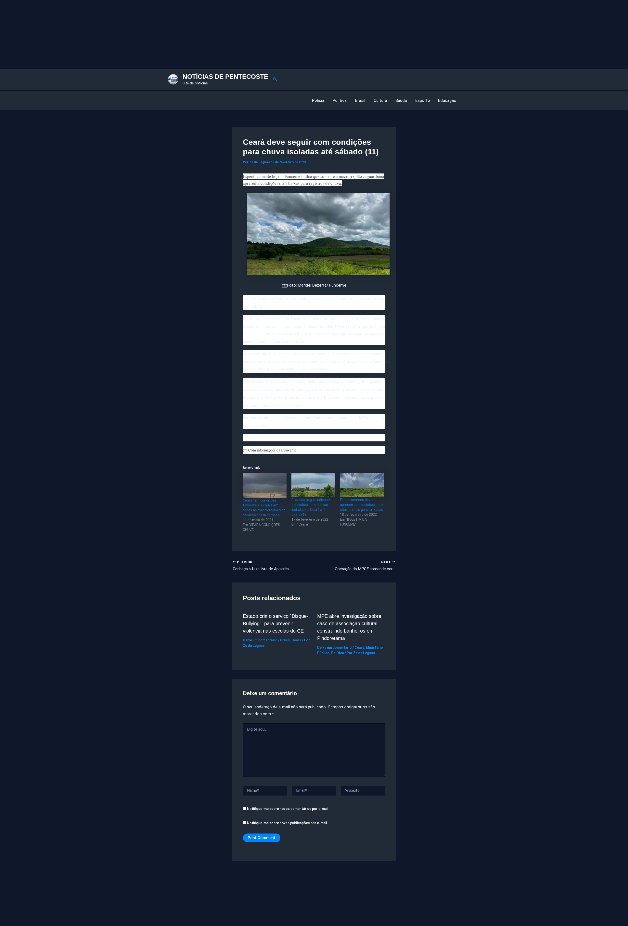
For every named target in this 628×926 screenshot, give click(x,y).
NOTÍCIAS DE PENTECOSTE (225, 76)
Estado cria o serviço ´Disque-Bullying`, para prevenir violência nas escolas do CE (275, 623)
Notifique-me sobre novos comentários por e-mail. (288, 809)
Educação (447, 100)
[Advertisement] (147, 34)
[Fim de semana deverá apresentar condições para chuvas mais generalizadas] (362, 485)
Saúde (401, 100)
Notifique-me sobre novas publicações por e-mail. (287, 823)
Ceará (296, 640)
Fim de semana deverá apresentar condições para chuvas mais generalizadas (361, 505)
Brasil (360, 100)
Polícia (318, 100)
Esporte (422, 100)
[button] (275, 79)
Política (340, 100)
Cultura (380, 100)
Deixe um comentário (260, 640)
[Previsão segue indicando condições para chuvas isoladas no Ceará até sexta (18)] (313, 485)
